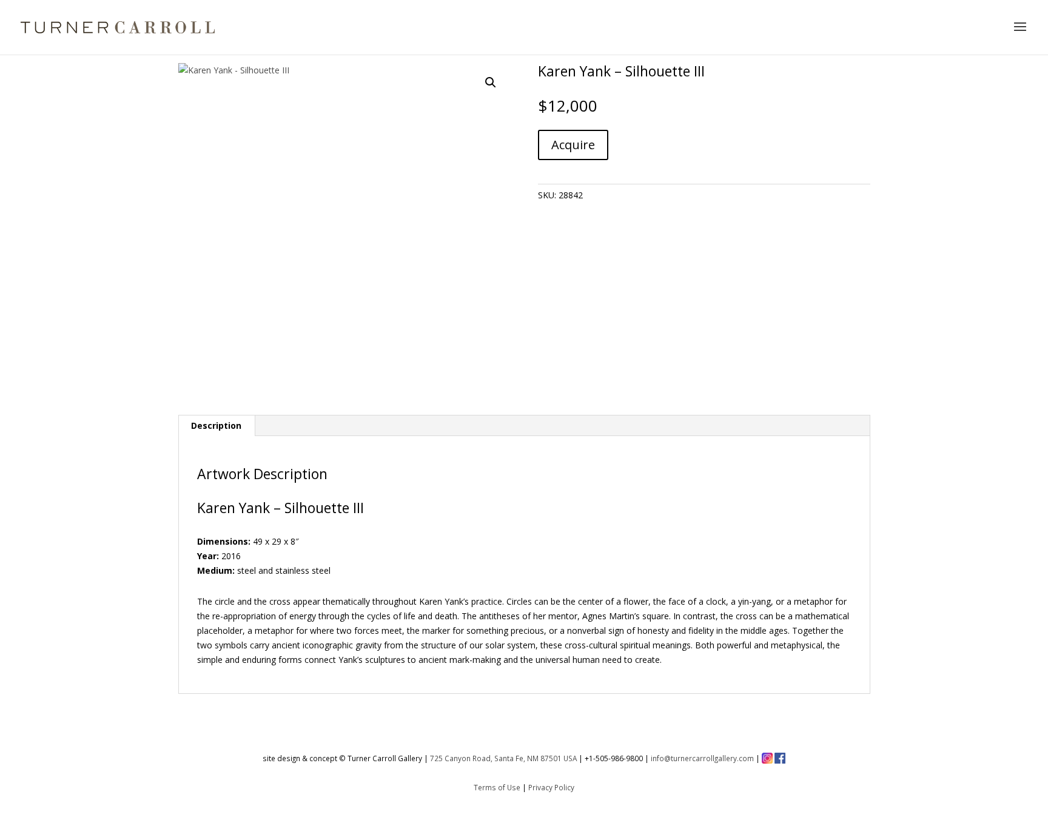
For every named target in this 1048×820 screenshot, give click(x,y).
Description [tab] (216, 425)
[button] (491, 82)
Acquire (573, 144)
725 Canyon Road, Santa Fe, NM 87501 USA (503, 758)
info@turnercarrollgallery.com (702, 758)
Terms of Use (497, 787)
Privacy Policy (551, 787)
